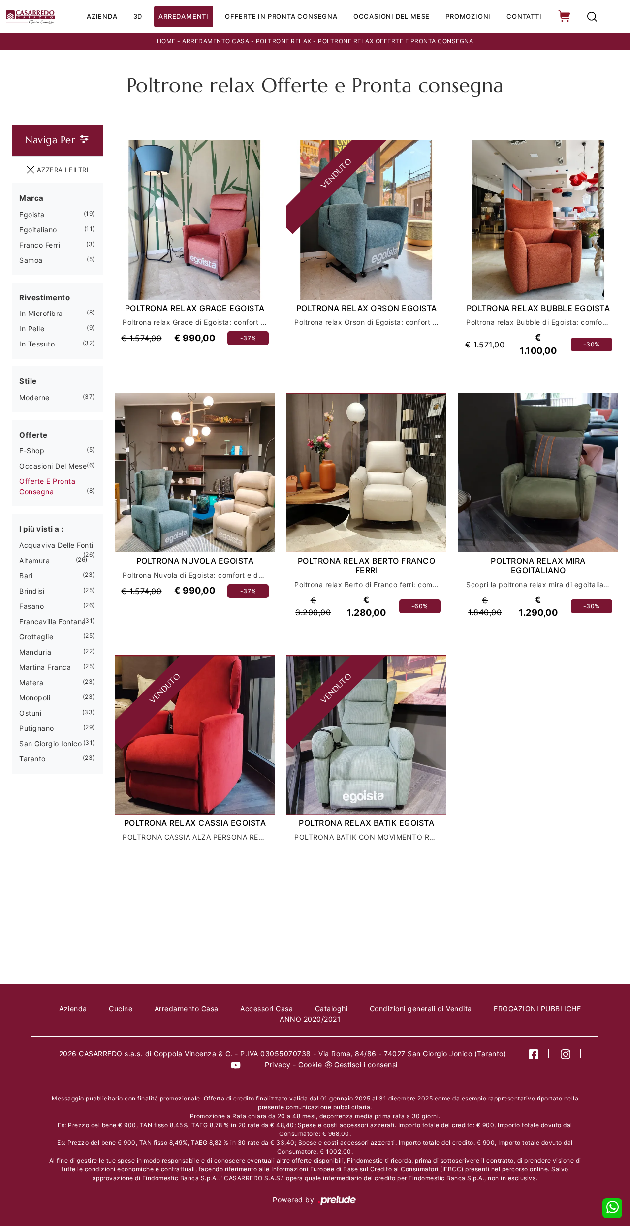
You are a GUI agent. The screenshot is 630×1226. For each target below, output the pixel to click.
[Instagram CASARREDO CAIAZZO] (566, 1053)
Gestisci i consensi (366, 1064)
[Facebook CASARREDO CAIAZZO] (534, 1053)
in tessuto (37, 344)
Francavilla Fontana (52, 621)
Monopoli (34, 697)
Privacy (278, 1064)
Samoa (31, 260)
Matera (31, 682)
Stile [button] (28, 381)
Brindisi (31, 591)
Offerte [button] (33, 435)
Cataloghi (331, 1009)
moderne (34, 397)
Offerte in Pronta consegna (281, 16)
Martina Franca (45, 667)
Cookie (310, 1064)
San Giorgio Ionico (50, 743)
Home (166, 41)
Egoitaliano (38, 229)
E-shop (31, 450)
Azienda (102, 16)
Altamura (34, 560)
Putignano (36, 728)
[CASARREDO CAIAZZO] (30, 16)
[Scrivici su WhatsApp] (612, 1208)
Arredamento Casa (215, 41)
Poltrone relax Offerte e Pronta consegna (395, 41)
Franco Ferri (39, 245)
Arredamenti (183, 16)
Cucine (120, 1009)
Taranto (32, 758)
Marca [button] (31, 198)
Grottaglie (36, 636)
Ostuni (30, 713)
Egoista (32, 214)
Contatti (523, 16)
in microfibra (41, 313)
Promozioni (468, 16)
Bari (25, 575)
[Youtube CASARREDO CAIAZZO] (236, 1064)
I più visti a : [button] (41, 529)
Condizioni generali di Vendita (421, 1009)
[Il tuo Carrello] (565, 16)
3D (138, 16)
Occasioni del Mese (391, 16)
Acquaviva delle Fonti (56, 545)
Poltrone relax (284, 41)
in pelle (31, 328)
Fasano (31, 606)
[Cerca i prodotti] (592, 16)
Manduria (35, 652)
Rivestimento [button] (44, 297)
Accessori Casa (266, 1009)
